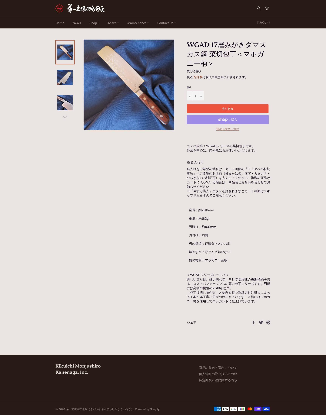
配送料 (198, 77)
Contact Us (165, 23)
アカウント (263, 22)
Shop (93, 23)
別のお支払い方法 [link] (227, 129)
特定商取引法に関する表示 (218, 380)
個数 (189, 87)
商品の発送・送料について (218, 367)
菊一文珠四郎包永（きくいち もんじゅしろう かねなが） (100, 409)
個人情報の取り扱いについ (218, 373)
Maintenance (137, 23)
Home (59, 23)
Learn (112, 23)
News (77, 23)
